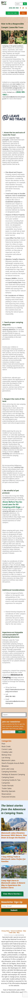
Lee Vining (6, 757)
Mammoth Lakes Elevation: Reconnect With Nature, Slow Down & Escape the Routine (14, 835)
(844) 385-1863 (14, 8)
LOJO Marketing (19, 935)
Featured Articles (8, 796)
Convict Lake (7, 749)
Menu (23, 13)
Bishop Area (6, 755)
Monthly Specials (8, 791)
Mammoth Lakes (8, 760)
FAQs (24, 931)
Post (3, 743)
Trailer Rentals (7, 785)
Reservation (6, 794)
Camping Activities (9, 771)
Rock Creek (6, 746)
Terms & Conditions (16, 931)
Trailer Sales (7, 788)
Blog (18, 932)
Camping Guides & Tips (11, 780)
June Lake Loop (8, 769)
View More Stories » (12, 893)
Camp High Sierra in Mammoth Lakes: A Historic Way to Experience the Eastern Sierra (13, 884)
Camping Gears (8, 777)
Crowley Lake (7, 752)
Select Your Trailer (12, 13)
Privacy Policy (6, 931)
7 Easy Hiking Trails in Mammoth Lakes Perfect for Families (13, 859)
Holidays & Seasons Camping (13, 774)
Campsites (6, 783)
